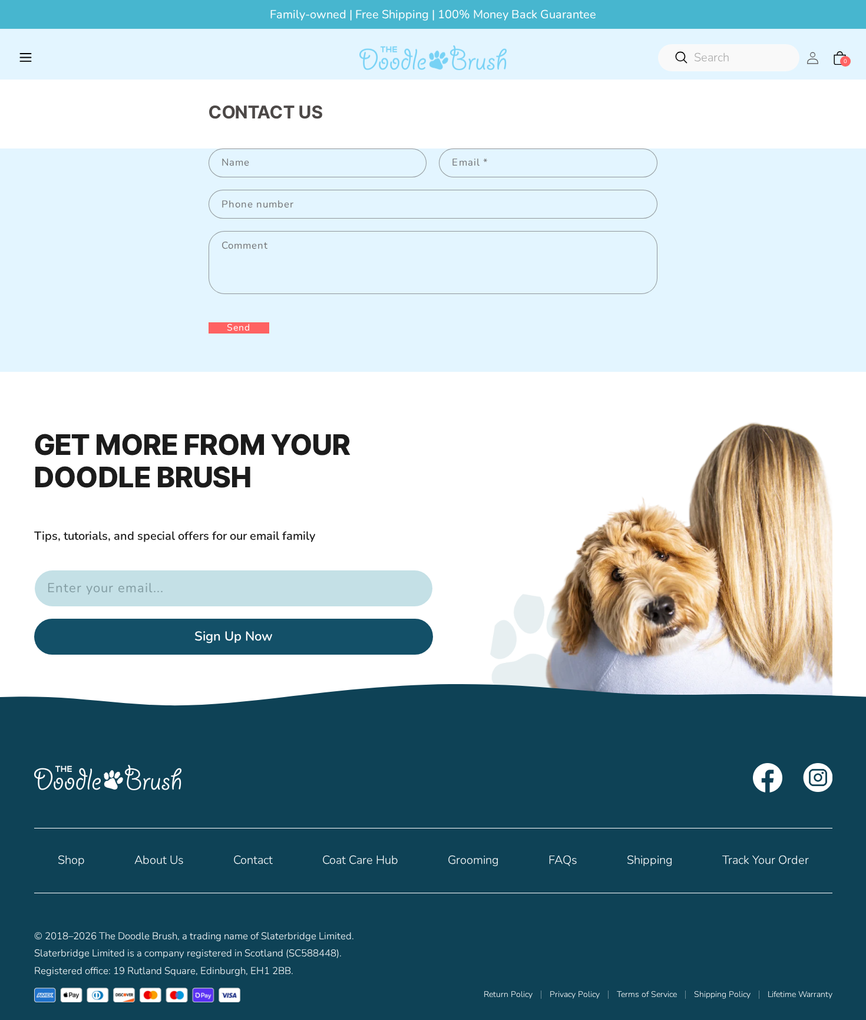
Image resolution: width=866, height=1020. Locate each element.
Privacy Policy (575, 995)
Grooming (473, 860)
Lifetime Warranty (800, 995)
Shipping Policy (722, 995)
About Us (159, 860)
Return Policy (508, 995)
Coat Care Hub (360, 860)
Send (238, 328)
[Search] (728, 57)
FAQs (562, 860)
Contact (253, 860)
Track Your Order (765, 860)
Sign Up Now (233, 636)
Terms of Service (647, 995)
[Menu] (25, 57)
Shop (71, 860)
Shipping (650, 860)
